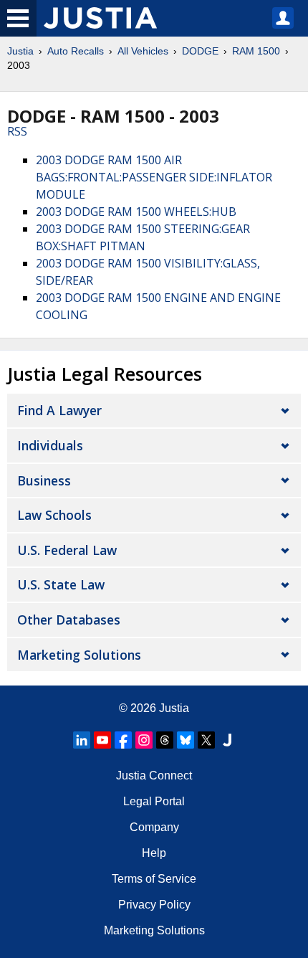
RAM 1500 (256, 51)
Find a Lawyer (59, 410)
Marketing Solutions (79, 654)
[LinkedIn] (81, 740)
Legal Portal (154, 801)
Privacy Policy (154, 904)
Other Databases (68, 619)
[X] (206, 740)
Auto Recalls (75, 51)
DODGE (200, 51)
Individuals (50, 445)
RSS (17, 131)
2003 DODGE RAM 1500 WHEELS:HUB (136, 211)
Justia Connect (154, 775)
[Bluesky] (185, 740)
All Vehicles (142, 51)
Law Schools (54, 514)
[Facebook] (123, 740)
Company (154, 827)
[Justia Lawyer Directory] (227, 740)
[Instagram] (144, 740)
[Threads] (164, 740)
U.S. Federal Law (67, 550)
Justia (20, 51)
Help (154, 853)
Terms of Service (154, 879)
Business (44, 480)
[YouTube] (102, 740)
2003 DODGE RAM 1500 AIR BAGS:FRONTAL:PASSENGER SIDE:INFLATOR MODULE (154, 177)
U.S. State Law (61, 584)
